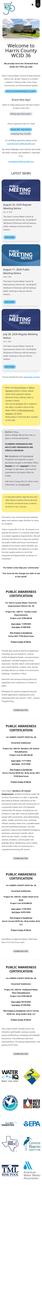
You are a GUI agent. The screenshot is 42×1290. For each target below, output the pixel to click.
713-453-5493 (24, 484)
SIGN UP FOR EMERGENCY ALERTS (20, 91)
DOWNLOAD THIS (21, 710)
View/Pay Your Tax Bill (20, 134)
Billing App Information (21, 114)
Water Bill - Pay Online (20, 129)
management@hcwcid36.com (21, 161)
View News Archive (31, 377)
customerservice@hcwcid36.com (21, 143)
